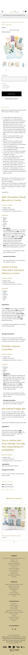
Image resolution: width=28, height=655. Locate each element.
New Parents (14, 608)
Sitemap (14, 576)
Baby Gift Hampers (14, 586)
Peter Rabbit (14, 607)
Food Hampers (14, 592)
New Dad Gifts (14, 614)
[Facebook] (2, 489)
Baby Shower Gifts (14, 587)
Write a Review (6, 32)
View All (14, 620)
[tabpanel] (5, 64)
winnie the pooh (14, 605)
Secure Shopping (14, 570)
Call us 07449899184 (13, 635)
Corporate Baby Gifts (14, 594)
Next (25, 64)
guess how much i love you (14, 610)
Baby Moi (14, 603)
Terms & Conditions (14, 568)
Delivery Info (14, 561)
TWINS (14, 591)
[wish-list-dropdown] (24, 93)
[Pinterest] (13, 489)
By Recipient (14, 589)
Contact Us (14, 560)
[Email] (5, 489)
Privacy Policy (14, 573)
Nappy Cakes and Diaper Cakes (14, 584)
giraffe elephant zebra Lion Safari (14, 612)
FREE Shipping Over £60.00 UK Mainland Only (14, 15)
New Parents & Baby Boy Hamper (12, 535)
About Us (14, 566)
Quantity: (4, 83)
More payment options (11, 98)
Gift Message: (4, 75)
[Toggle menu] (2, 11)
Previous (2, 64)
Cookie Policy (14, 571)
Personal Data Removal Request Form (14, 558)
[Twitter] (10, 489)
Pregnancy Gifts (14, 619)
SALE (14, 596)
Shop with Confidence (14, 575)
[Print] (7, 489)
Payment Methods (14, 565)
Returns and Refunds (14, 563)
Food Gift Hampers (14, 617)
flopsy (14, 615)
